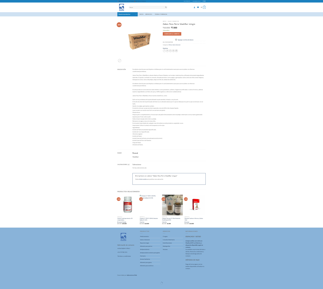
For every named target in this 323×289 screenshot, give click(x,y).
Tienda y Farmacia (161, 14)
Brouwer (119, 222)
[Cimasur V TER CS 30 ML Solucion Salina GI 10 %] (150, 205)
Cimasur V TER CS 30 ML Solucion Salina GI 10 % (149, 219)
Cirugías (165, 236)
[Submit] (165, 7)
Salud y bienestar (173, 21)
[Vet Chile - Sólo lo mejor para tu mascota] (121, 7)
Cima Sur (142, 222)
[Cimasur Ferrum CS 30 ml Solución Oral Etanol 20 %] (172, 205)
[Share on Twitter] (167, 50)
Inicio (141, 14)
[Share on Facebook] (164, 50)
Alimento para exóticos (146, 265)
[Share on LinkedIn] (176, 50)
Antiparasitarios (144, 249)
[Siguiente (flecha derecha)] (6, 286)
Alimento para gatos (146, 262)
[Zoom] (119, 60)
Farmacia (142, 256)
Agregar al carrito (172, 34)
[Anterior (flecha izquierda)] (1, 286)
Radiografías (166, 246)
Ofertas (170, 45)
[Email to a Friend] (170, 50)
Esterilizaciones (167, 243)
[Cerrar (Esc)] (1, 279)
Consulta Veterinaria (169, 239)
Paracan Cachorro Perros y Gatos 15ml (194, 219)
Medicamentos (144, 236)
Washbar (165, 48)
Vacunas (165, 249)
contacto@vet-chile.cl (196, 1)
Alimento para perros (146, 246)
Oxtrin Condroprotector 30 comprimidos (124, 219)
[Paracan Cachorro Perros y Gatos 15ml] (195, 205)
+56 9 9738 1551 (187, 1)
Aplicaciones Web (132, 275)
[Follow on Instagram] (204, 1)
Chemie (124, 222)
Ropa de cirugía (144, 243)
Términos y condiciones (124, 256)
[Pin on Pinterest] (173, 50)
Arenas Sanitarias (145, 259)
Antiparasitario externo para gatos (150, 252)
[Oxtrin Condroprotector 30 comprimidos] (127, 205)
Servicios (148, 14)
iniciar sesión (143, 179)
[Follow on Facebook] (203, 1)
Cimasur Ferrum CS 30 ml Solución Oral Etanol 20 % (171, 219)
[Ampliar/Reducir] (6, 279)
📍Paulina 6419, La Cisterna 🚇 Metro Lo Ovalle (131, 1)
